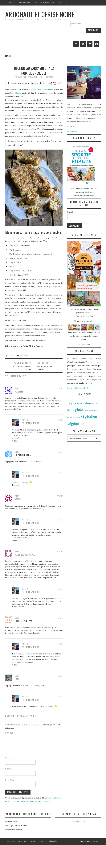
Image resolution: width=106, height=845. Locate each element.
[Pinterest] (89, 44)
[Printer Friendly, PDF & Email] (55, 82)
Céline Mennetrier (30, 77)
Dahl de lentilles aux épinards (45, 368)
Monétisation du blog (13, 829)
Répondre (59, 388)
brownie (23, 110)
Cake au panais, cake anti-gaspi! (21, 368)
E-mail (9, 768)
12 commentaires (47, 77)
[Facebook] (76, 44)
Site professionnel (78, 821)
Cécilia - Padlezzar (24, 621)
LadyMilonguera (23, 455)
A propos (10, 2)
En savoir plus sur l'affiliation (78, 387)
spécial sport (76, 417)
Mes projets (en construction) (16, 825)
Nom (8, 757)
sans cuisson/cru (87, 403)
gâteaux (11, 355)
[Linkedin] (83, 44)
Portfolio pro (24, 2)
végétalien (89, 416)
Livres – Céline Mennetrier (44, 2)
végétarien (24, 355)
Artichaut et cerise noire (39, 14)
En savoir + (71, 126)
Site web (9, 779)
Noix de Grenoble (45, 89)
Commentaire (13, 732)
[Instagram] (96, 44)
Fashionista (83, 841)
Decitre (87, 192)
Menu (8, 56)
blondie (18, 93)
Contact (61, 2)
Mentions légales (11, 821)
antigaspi (71, 403)
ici (34, 432)
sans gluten (76, 409)
